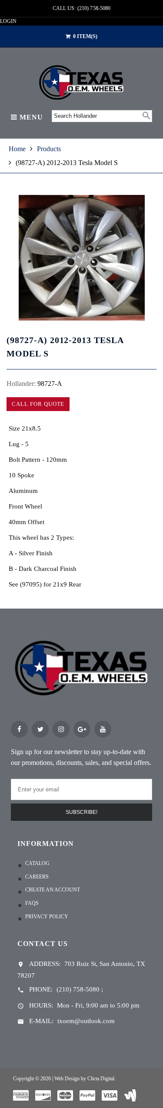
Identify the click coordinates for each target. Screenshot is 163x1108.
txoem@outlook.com (86, 1020)
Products (49, 148)
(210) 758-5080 (78, 989)
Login (8, 21)
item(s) (85, 36)
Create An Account (52, 890)
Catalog (37, 863)
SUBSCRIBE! (81, 812)
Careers (37, 877)
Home (17, 148)
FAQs (32, 903)
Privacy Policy (46, 917)
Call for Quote (38, 404)
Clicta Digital (100, 1079)
